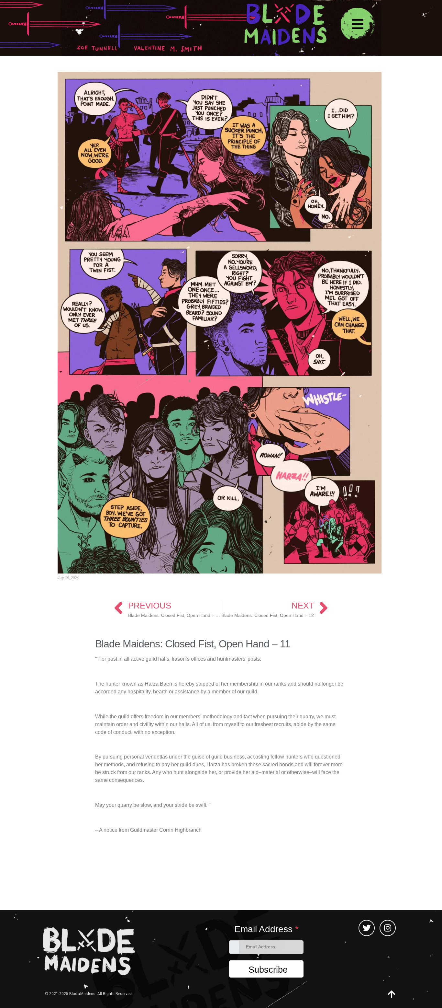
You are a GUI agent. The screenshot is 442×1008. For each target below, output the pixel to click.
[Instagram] (388, 928)
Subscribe (268, 970)
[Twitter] (367, 928)
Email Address (266, 929)
